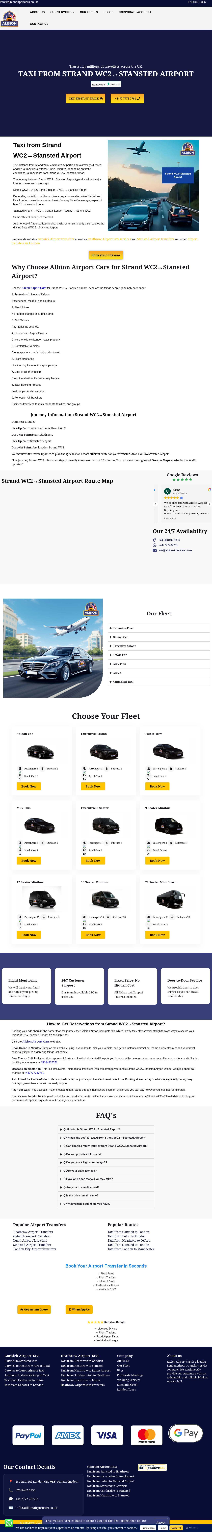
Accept (161, 1522)
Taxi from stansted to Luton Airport (110, 1476)
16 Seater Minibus (94, 882)
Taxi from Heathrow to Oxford (129, 1240)
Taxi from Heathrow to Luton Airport (85, 1370)
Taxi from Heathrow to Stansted (82, 1366)
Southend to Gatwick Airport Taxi (26, 1375)
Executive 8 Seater (95, 808)
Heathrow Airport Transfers (33, 1232)
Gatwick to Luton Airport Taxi (24, 1370)
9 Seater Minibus (157, 808)
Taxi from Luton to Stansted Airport (110, 1481)
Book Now (28, 786)
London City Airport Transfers (34, 1249)
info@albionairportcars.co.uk (19, 2)
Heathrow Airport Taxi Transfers (83, 1385)
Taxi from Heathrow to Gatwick (82, 1361)
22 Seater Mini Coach (161, 882)
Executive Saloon (94, 734)
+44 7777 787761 (27, 1499)
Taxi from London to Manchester (131, 1249)
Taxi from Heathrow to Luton (80, 1380)
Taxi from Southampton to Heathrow (85, 1375)
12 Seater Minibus (30, 882)
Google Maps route (165, 460)
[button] (209, 504)
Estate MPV (153, 734)
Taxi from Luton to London (127, 1236)
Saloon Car (25, 734)
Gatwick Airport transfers (56, 239)
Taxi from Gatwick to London (128, 1232)
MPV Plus (24, 808)
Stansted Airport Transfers (32, 1245)
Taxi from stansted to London (128, 1245)
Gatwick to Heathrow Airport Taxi (27, 1366)
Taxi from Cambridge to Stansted (108, 1490)
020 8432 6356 (25, 1490)
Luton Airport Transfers (30, 1240)
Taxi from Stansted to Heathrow (108, 1471)
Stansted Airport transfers (155, 239)
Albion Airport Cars (34, 288)
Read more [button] (164, 518)
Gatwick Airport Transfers (32, 1236)
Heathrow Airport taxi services (109, 239)
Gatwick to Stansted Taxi (20, 1361)
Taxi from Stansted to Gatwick (107, 1486)
